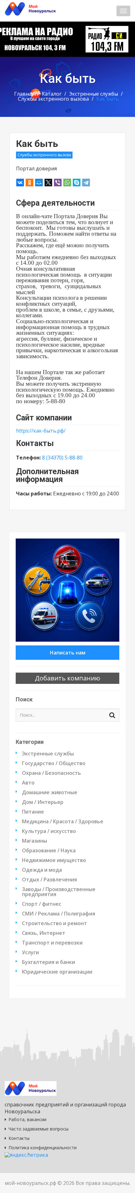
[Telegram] (86, 182)
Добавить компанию (67, 678)
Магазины (34, 840)
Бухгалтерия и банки (48, 962)
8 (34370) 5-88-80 (62, 457)
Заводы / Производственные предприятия (58, 892)
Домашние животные (49, 792)
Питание (33, 811)
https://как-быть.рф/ (41, 430)
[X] (48, 182)
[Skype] (76, 182)
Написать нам (67, 652)
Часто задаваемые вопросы (38, 1129)
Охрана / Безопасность (51, 772)
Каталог (52, 93)
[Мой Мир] (39, 182)
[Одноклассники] (29, 182)
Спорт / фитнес (41, 903)
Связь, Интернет (43, 932)
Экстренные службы (93, 93)
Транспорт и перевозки (52, 942)
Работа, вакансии (27, 1119)
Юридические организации (57, 971)
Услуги (30, 952)
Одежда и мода (42, 869)
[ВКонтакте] (20, 182)
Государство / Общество (53, 763)
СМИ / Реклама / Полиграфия (58, 913)
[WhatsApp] (67, 182)
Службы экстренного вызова (53, 98)
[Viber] (58, 182)
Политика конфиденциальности (42, 1147)
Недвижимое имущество (54, 860)
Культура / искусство (49, 831)
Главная (24, 93)
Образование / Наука (49, 850)
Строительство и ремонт (54, 923)
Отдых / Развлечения (49, 879)
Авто (28, 782)
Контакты (19, 1138)
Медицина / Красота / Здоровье (62, 821)
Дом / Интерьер (42, 802)
